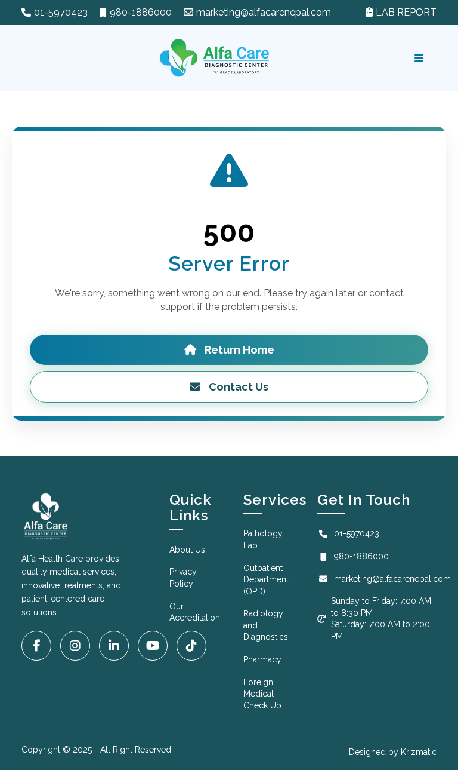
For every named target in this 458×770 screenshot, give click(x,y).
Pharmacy (262, 659)
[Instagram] (75, 646)
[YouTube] (153, 646)
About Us (187, 549)
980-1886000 (141, 12)
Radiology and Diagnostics (265, 625)
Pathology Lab (263, 539)
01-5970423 (61, 12)
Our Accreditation (194, 612)
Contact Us (237, 387)
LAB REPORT (406, 12)
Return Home (238, 349)
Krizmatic (419, 752)
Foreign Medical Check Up (262, 693)
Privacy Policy (183, 577)
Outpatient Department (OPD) (266, 579)
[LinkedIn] (114, 646)
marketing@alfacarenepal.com (263, 12)
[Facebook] (36, 646)
